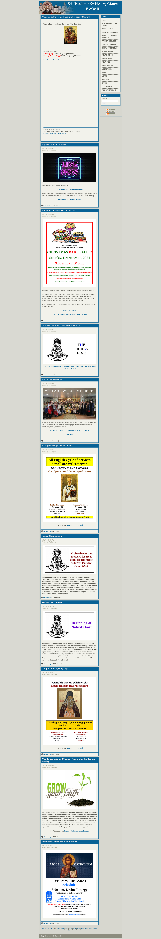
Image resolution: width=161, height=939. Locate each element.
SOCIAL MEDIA (107, 51)
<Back (50, 929)
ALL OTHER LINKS (109, 90)
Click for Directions (49, 133)
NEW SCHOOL (107, 58)
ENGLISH (70, 525)
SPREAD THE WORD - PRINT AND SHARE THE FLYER (69, 315)
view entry (47, 206)
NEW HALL (106, 62)
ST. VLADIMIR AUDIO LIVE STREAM (70, 189)
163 (70, 929)
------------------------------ (110, 22)
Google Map (62, 133)
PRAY (104, 72)
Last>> (69, 930)
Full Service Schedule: (51, 60)
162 (66, 929)
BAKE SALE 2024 (69, 311)
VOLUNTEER (106, 69)
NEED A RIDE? (107, 29)
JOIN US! (69, 435)
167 (86, 929)
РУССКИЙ (79, 525)
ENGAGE (105, 79)
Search (106, 95)
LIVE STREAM (107, 86)
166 (82, 929)
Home (104, 20)
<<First (45, 929)
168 (90, 929)
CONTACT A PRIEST (109, 44)
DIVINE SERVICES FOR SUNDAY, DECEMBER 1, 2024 (69, 431)
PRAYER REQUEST (109, 41)
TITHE (104, 83)
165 (78, 929)
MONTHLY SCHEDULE (110, 32)
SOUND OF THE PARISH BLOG (69, 200)
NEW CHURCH (107, 55)
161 (62, 929)
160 (58, 929)
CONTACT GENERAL (109, 48)
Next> (95, 929)
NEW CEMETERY (108, 65)
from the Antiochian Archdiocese (76, 831)
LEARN (104, 76)
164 (74, 929)
